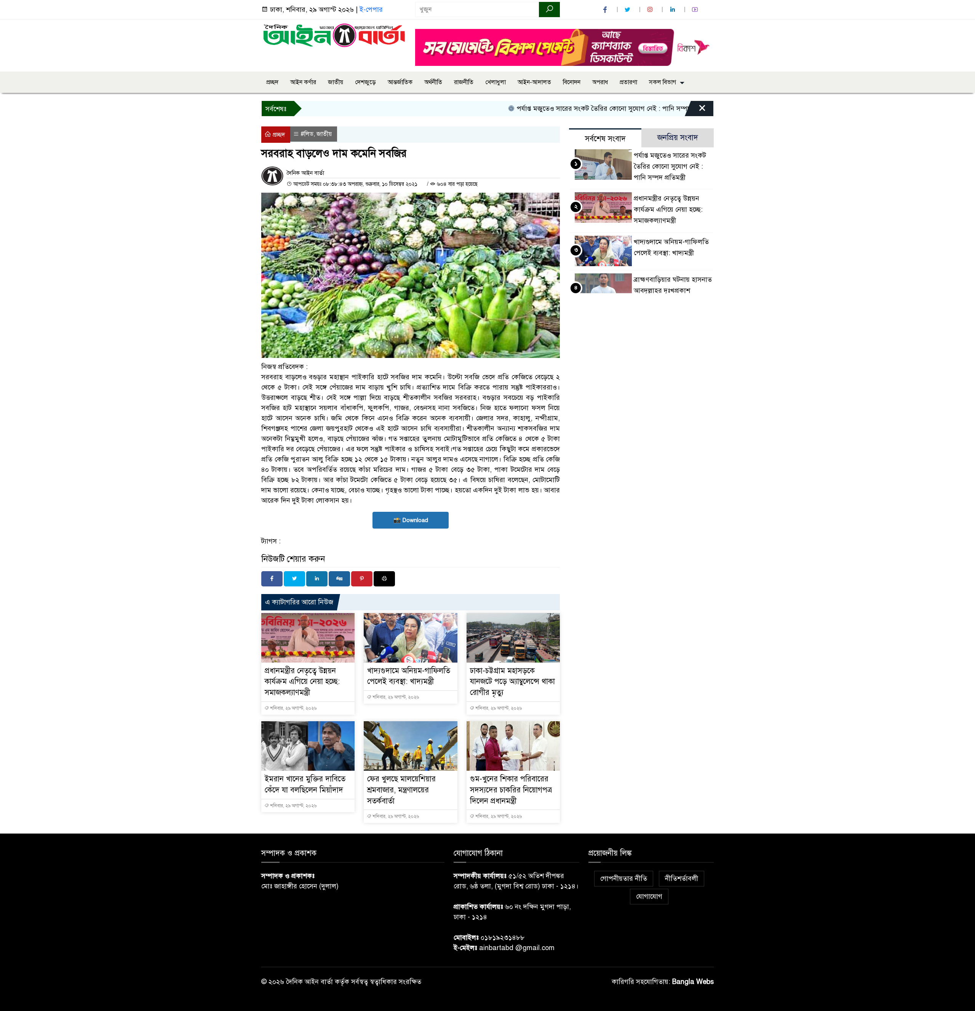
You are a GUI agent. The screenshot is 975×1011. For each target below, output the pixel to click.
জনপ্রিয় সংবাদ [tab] (677, 137)
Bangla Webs (693, 981)
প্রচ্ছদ (272, 82)
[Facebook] (272, 578)
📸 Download (410, 520)
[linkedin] (673, 9)
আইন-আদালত (534, 82)
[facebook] (606, 9)
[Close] (695, 110)
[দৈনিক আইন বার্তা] (333, 34)
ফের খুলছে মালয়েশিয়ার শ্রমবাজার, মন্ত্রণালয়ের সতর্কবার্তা (401, 790)
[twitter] (628, 9)
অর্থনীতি (433, 82)
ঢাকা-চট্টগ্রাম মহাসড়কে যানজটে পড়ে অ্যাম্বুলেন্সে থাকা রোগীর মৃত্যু (512, 682)
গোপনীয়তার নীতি (623, 878)
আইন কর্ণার (303, 82)
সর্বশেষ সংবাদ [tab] (605, 139)
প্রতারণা (628, 82)
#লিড (306, 134)
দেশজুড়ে (365, 82)
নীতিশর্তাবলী (681, 878)
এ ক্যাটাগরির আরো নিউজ (299, 602)
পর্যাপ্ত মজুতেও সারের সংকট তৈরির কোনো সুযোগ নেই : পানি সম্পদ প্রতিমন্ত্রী (586, 108)
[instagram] (650, 9)
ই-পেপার (371, 9)
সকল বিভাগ (662, 82)
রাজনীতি (463, 82)
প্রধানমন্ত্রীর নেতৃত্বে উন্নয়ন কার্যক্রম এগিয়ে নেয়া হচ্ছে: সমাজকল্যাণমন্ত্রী (302, 682)
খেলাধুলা (495, 82)
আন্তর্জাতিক (400, 82)
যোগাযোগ (649, 896)
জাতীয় (335, 82)
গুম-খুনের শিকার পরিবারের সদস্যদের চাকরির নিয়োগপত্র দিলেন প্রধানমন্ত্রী (511, 790)
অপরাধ (600, 82)
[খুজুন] (549, 9)
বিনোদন (571, 82)
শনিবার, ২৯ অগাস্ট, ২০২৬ (292, 708)
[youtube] (695, 9)
